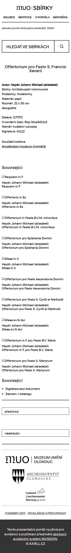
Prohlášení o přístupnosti (47, 513)
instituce (25, 17)
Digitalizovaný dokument (22, 389)
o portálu (42, 17)
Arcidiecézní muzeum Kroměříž (24, 146)
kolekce (9, 17)
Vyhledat (61, 46)
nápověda (60, 17)
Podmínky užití (15, 513)
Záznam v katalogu (18, 394)
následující (12, 433)
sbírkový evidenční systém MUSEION (40, 536)
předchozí (12, 411)
